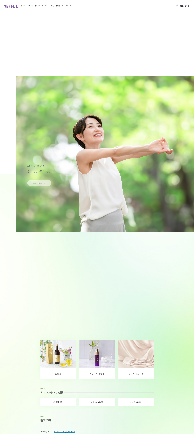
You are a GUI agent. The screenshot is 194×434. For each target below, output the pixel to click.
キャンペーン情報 (48, 6)
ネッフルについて (27, 6)
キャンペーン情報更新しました (64, 432)
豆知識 (58, 6)
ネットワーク (66, 6)
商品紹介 (37, 6)
